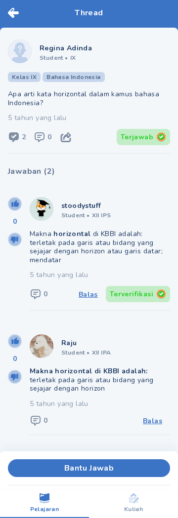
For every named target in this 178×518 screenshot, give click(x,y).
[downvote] (15, 239)
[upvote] (15, 204)
